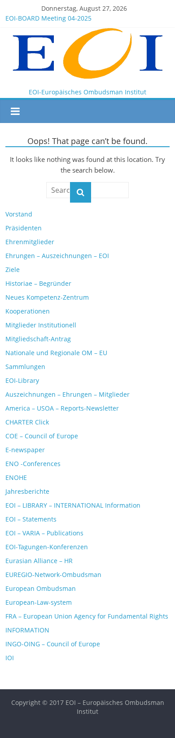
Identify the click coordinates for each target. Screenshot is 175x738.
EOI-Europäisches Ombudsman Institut (87, 92)
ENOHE (16, 477)
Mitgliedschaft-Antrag (38, 339)
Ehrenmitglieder (29, 242)
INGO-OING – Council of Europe (52, 644)
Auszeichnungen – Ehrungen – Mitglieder (67, 394)
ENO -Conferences (33, 463)
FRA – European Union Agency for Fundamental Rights (86, 616)
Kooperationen (27, 311)
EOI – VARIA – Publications (44, 533)
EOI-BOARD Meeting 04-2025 (48, 18)
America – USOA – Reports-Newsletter (62, 408)
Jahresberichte (27, 491)
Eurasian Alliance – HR (39, 560)
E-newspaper (25, 449)
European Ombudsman (40, 588)
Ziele (12, 269)
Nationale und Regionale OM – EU (56, 352)
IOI (9, 657)
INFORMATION (27, 630)
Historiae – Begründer (38, 283)
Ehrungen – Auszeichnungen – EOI (57, 255)
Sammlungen (25, 366)
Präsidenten (23, 228)
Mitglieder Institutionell (40, 325)
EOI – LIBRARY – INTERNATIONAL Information (72, 505)
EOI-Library (22, 380)
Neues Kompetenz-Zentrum (47, 297)
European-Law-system (38, 602)
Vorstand (18, 214)
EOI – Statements (31, 519)
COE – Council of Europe (41, 436)
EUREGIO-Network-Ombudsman (53, 574)
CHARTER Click (27, 422)
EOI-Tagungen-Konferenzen (46, 547)
